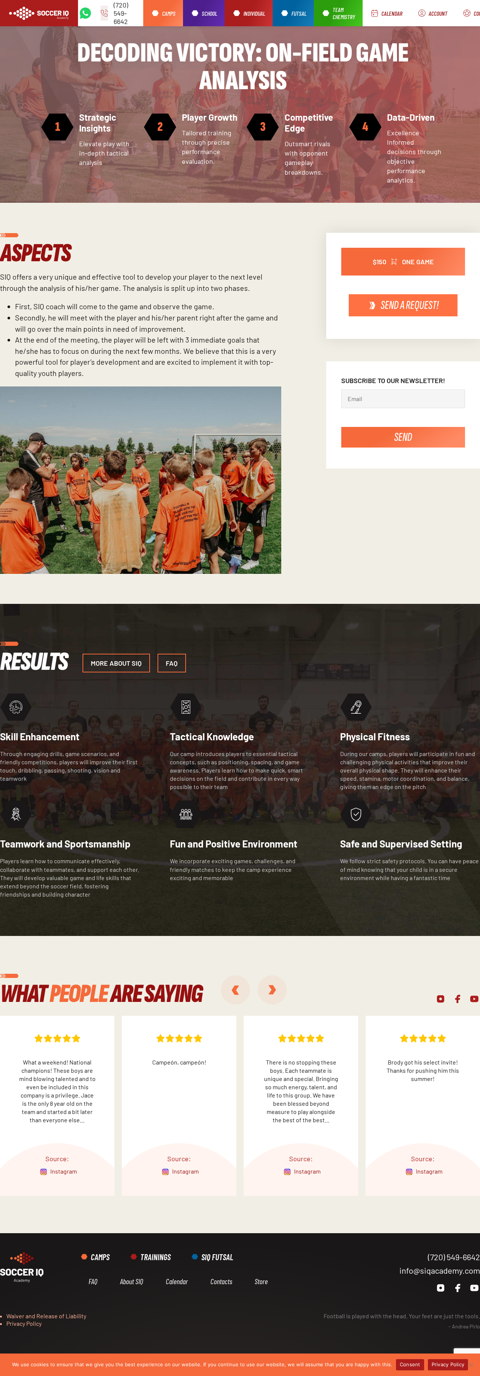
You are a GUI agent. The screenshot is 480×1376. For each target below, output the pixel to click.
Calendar (177, 1281)
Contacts (221, 1281)
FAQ (93, 1281)
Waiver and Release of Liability (46, 1315)
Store (261, 1281)
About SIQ (131, 1281)
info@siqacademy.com (439, 1270)
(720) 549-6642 (454, 1257)
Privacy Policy (24, 1323)
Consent (410, 1364)
